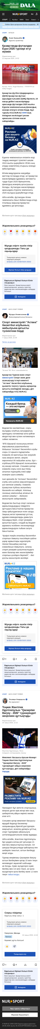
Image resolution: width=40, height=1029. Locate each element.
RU (32, 14)
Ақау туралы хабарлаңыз (20, 1009)
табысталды (13, 874)
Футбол (15, 19)
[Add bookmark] (36, 659)
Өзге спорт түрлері (16, 309)
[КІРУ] (36, 14)
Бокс (27, 19)
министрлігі (8, 378)
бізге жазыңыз (28, 216)
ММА (21, 19)
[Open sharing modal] (25, 659)
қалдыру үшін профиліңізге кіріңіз (19, 261)
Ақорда (5, 771)
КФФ (24, 113)
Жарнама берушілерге (20, 1015)
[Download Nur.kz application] (20, 5)
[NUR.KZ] (20, 14)
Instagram (21, 297)
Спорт (5, 19)
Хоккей (33, 19)
